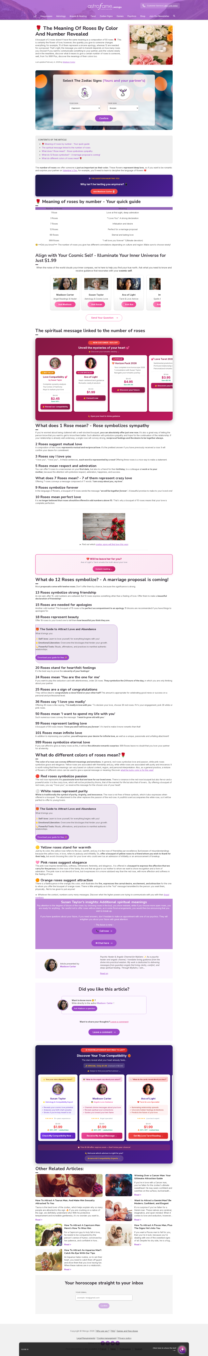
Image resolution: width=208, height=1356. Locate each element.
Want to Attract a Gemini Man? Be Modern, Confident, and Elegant (152, 1202)
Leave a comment (102, 1032)
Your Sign (73, 103)
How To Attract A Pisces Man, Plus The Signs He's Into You (153, 1227)
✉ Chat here (102, 943)
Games (120, 16)
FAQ (113, 1331)
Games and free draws (127, 1331)
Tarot (93, 16)
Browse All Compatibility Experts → (104, 1158)
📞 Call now (102, 931)
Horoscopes (46, 16)
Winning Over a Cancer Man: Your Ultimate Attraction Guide (152, 1177)
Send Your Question (102, 317)
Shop (142, 16)
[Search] (174, 16)
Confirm (103, 118)
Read (37, 1219)
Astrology (61, 16)
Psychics (131, 16)
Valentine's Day (70, 170)
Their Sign (112, 103)
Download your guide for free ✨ (52, 657)
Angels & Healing (78, 16)
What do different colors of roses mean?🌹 (62, 158)
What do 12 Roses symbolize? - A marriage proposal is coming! (71, 155)
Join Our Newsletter (159, 16)
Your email (81, 1292)
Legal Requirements (86, 1338)
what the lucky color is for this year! (137, 770)
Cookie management (106, 1338)
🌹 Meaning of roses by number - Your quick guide (66, 144)
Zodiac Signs (106, 16)
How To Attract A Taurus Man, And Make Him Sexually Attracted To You (65, 1202)
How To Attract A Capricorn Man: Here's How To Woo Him (82, 1227)
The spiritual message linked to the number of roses (66, 147)
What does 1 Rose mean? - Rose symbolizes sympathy (67, 151)
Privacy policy (124, 1338)
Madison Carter (69, 62)
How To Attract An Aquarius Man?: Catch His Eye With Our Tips (83, 1252)
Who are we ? (102, 1331)
